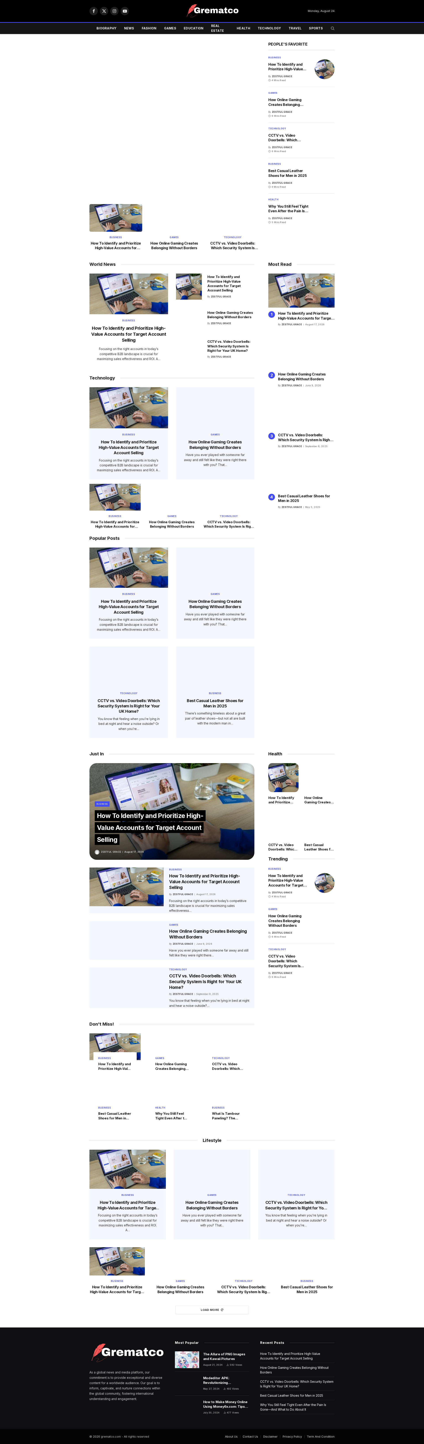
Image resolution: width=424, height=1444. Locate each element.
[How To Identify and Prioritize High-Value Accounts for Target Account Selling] (174, 95)
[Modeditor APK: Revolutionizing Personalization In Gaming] (187, 1383)
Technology (269, 28)
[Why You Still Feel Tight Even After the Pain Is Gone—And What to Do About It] (325, 211)
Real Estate (217, 28)
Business (102, 104)
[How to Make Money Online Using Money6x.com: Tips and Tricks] (187, 1407)
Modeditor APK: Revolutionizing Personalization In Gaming (224, 1380)
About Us (231, 1436)
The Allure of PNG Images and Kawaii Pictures (224, 1356)
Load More (210, 1310)
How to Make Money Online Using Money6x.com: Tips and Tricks (225, 1404)
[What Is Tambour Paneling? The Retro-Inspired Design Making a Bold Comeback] (228, 1096)
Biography (107, 28)
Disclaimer (270, 1436)
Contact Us (250, 1436)
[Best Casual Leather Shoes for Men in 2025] (325, 176)
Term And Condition (321, 1436)
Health (243, 28)
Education (194, 28)
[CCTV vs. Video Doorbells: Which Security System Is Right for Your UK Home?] (232, 218)
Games (170, 28)
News (129, 28)
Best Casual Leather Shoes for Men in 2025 (287, 173)
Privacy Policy (292, 1436)
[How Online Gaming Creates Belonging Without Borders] (174, 201)
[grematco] (211, 11)
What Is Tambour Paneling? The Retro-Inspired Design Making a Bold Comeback (226, 1115)
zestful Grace (111, 140)
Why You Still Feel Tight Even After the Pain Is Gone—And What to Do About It (288, 209)
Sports (316, 28)
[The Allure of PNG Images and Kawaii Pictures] (187, 1359)
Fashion (149, 28)
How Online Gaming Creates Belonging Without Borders (174, 245)
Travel (295, 28)
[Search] (332, 28)
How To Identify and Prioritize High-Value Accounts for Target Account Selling (116, 246)
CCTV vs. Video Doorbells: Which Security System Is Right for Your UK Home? (232, 246)
